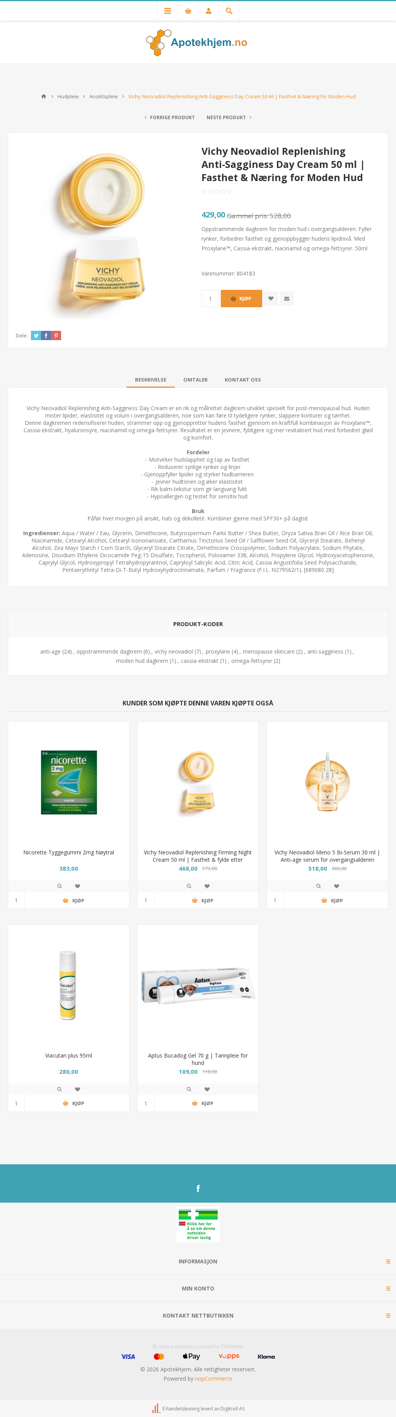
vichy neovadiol (174, 651)
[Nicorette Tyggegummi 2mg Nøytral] (68, 782)
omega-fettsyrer (251, 660)
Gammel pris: (247, 215)
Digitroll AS (232, 1408)
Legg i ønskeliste (77, 886)
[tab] (150, 379)
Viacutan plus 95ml (68, 1055)
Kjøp (245, 298)
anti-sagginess (325, 651)
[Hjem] (44, 96)
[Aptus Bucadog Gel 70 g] (198, 985)
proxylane (218, 651)
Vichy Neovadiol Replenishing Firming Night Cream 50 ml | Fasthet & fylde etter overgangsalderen (198, 860)
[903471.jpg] (68, 985)
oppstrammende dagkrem (109, 651)
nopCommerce (213, 1378)
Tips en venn (287, 298)
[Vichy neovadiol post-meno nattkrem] (198, 782)
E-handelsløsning (181, 1408)
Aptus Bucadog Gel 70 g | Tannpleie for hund (198, 1059)
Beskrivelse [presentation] (150, 379)
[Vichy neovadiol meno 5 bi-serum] (327, 782)
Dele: (22, 335)
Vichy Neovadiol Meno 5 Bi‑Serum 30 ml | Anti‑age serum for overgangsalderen (327, 856)
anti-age (50, 651)
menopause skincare (269, 651)
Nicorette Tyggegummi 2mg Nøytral (68, 852)
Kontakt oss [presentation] (243, 379)
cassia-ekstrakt (199, 660)
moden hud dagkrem (142, 660)
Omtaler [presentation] (195, 379)
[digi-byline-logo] (157, 1408)
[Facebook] (198, 1189)
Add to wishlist (271, 298)
